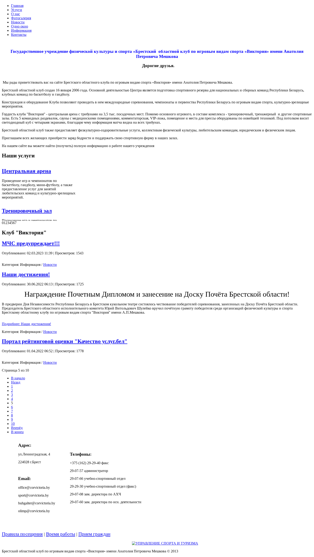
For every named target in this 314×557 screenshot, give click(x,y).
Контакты (18, 35)
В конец (17, 432)
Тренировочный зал (27, 211)
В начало (18, 378)
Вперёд (17, 428)
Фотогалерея (21, 18)
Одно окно (19, 26)
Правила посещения (22, 534)
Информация (21, 30)
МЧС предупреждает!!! (31, 243)
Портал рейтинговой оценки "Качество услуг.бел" (64, 341)
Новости (18, 22)
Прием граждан (94, 534)
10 (13, 424)
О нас (15, 14)
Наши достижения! (26, 274)
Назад (15, 382)
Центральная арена (26, 171)
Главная (17, 6)
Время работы (60, 534)
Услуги (16, 10)
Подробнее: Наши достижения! (26, 324)
